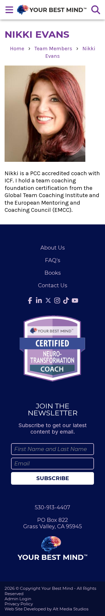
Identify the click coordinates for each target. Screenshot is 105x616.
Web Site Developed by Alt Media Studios (47, 608)
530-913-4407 (52, 507)
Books (52, 273)
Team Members (53, 48)
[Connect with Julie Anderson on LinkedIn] (39, 300)
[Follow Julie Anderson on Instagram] (57, 300)
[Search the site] (95, 10)
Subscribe (52, 478)
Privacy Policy (19, 603)
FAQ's (52, 260)
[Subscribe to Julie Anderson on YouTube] (75, 300)
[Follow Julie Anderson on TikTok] (66, 300)
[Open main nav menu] (9, 10)
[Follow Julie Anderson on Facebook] (30, 300)
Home (17, 48)
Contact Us (52, 285)
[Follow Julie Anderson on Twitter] (48, 300)
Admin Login (18, 598)
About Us (52, 247)
